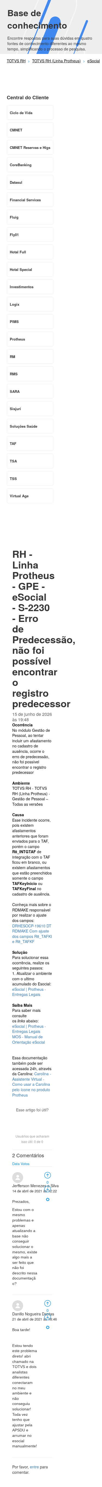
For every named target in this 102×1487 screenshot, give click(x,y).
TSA (13, 461)
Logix (14, 304)
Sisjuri (15, 408)
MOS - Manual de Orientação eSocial (28, 1039)
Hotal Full (18, 251)
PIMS (14, 321)
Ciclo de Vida (21, 112)
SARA (15, 391)
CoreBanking (21, 164)
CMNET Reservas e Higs (30, 147)
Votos (25, 1163)
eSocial (93, 60)
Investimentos (21, 286)
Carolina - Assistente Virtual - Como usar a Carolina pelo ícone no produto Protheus (31, 1084)
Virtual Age (19, 495)
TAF (13, 443)
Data (16, 1163)
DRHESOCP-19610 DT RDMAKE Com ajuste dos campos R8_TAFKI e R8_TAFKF (32, 933)
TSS (13, 478)
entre (34, 1466)
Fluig (14, 217)
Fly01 (14, 234)
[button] (32, 1119)
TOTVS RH (16, 60)
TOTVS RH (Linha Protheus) (56, 60)
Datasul (16, 182)
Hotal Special (21, 269)
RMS (14, 373)
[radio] (47, 1175)
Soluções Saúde (23, 426)
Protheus (17, 339)
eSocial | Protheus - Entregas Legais (29, 991)
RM (12, 356)
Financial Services (25, 199)
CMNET (16, 129)
